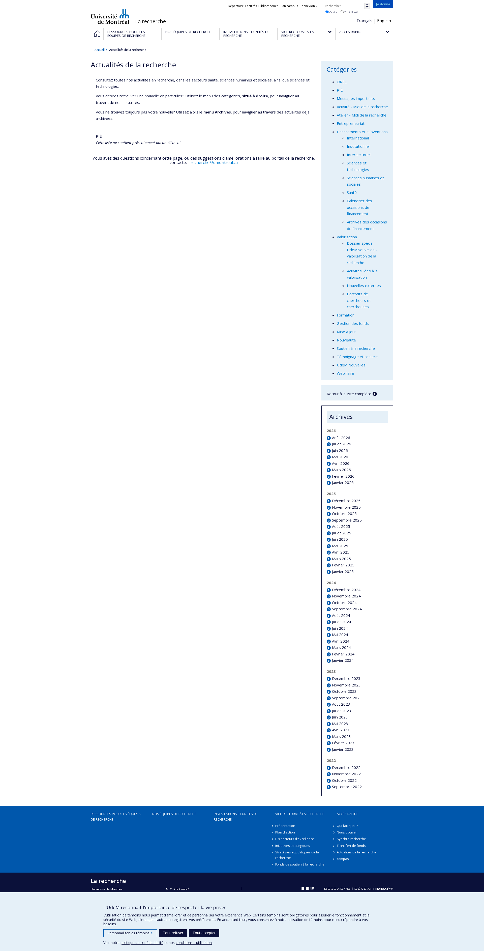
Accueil (100, 50)
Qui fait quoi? (179, 889)
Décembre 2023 (346, 678)
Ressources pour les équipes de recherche (116, 817)
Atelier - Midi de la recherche (361, 115)
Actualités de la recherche (356, 852)
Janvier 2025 (343, 571)
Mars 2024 (341, 647)
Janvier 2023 (343, 749)
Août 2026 (341, 437)
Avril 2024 (340, 641)
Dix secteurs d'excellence (294, 839)
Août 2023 (341, 704)
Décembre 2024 (346, 589)
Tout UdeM (351, 12)
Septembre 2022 (347, 786)
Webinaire (345, 373)
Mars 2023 (341, 736)
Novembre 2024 (346, 595)
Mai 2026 (340, 456)
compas (343, 858)
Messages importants (356, 98)
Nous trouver (347, 832)
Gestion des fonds (353, 323)
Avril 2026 (340, 463)
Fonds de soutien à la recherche (299, 864)
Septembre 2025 (347, 520)
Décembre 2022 (346, 767)
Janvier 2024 (343, 660)
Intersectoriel (359, 154)
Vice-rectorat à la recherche (299, 814)
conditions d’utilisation (194, 942)
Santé (352, 192)
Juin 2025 (340, 539)
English (384, 20)
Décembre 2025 (346, 500)
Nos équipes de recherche (174, 814)
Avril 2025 (340, 552)
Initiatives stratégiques (292, 845)
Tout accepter (204, 932)
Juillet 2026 (341, 443)
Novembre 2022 (346, 773)
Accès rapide (347, 814)
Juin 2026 (340, 450)
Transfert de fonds (351, 845)
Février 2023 (343, 742)
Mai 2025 (340, 545)
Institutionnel (358, 146)
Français (364, 20)
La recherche (150, 21)
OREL (342, 81)
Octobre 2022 (344, 780)
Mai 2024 (340, 634)
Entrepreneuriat (351, 123)
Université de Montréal (110, 16)
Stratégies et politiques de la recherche (297, 855)
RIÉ (340, 90)
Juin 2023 (340, 716)
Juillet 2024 (341, 621)
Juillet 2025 (341, 532)
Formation (345, 315)
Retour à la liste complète (349, 393)
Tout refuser (173, 932)
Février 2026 (343, 476)
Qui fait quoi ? (347, 825)
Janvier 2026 (343, 482)
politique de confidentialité (141, 942)
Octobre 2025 (344, 513)
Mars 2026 (341, 469)
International (358, 137)
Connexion (307, 6)
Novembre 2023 (346, 684)
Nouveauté (346, 339)
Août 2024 (341, 615)
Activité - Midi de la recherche (362, 106)
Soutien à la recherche (356, 348)
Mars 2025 (341, 558)
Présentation (285, 825)
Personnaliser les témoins (130, 933)
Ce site (333, 12)
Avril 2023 (340, 729)
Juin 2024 (340, 628)
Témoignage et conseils (357, 356)
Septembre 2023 (347, 697)
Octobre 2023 (344, 691)
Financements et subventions (362, 131)
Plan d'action (285, 832)
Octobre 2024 (344, 602)
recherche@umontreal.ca (214, 162)
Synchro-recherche (351, 839)
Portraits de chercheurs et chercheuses (359, 300)
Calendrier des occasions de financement (359, 207)
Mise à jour (346, 331)
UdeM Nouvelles (351, 364)
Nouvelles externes (364, 285)
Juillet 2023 (341, 710)
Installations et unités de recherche (236, 817)
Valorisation (347, 236)
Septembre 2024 (347, 608)
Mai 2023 (340, 723)
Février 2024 (343, 653)
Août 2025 (341, 526)
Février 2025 (343, 564)
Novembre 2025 (346, 507)
